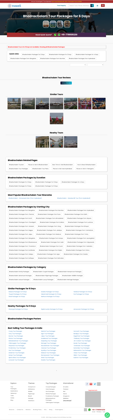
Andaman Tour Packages (16, 353)
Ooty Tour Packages (15, 334)
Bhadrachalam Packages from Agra (48, 254)
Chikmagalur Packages (52, 402)
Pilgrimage (31, 394)
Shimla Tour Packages (15, 338)
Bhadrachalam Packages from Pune (49, 214)
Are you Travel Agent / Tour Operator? (41, 1)
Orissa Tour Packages (80, 353)
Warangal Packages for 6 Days (18, 309)
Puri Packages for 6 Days (81, 294)
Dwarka (56, 103)
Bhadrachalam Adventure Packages (20, 275)
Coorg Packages (51, 387)
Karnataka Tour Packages (82, 348)
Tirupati (28, 103)
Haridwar (99, 103)
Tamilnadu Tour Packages (82, 345)
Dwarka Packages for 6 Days (50, 292)
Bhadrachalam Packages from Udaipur (21, 254)
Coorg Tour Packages (15, 331)
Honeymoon (31, 387)
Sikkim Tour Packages (80, 355)
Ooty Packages (50, 389)
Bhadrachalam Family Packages (19, 271)
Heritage (30, 398)
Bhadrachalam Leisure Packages (19, 279)
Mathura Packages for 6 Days (50, 296)
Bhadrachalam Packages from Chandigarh (22, 222)
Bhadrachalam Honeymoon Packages (69, 271)
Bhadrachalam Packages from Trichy (76, 234)
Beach (30, 396)
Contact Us (20, 409)
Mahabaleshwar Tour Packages (18, 341)
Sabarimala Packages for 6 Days (51, 294)
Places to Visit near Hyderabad (62, 169)
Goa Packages (50, 391)
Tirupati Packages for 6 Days (17, 294)
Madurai (14, 103)
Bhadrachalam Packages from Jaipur (20, 234)
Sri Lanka (65, 387)
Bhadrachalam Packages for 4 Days (87, 54)
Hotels (12, 398)
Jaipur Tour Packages (47, 336)
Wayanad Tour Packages (16, 345)
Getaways (14, 393)
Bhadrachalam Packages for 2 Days (33, 54)
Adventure (31, 400)
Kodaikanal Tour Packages (49, 338)
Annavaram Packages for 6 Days (84, 309)
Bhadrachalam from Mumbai (68, 24)
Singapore (66, 396)
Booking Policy (37, 409)
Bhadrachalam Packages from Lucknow (80, 222)
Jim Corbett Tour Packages (82, 341)
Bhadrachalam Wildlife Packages (72, 275)
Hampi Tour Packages (15, 355)
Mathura (85, 103)
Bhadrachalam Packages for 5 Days (20, 186)
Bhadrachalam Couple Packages (43, 271)
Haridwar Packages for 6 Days (83, 292)
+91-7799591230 (98, 410)
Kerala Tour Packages (80, 343)
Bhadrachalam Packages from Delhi (76, 214)
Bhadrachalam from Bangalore (61, 24)
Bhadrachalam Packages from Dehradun (51, 258)
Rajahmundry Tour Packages (56, 142)
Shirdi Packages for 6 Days (17, 296)
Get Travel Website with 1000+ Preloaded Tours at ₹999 (67, 1)
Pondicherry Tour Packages (17, 348)
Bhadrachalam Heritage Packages (68, 279)
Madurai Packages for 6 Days (18, 292)
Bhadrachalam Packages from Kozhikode (22, 250)
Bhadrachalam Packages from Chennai (21, 214)
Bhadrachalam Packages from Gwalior (76, 254)
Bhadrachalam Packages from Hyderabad (82, 58)
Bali (64, 391)
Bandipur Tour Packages (81, 334)
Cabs (12, 395)
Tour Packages (14, 388)
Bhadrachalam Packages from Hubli (52, 242)
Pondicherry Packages (52, 396)
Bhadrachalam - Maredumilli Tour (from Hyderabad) (73, 198)
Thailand (65, 389)
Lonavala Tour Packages (16, 360)
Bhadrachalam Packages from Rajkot (50, 250)
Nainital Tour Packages (48, 331)
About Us (11, 409)
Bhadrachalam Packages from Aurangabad (80, 238)
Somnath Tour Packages (81, 331)
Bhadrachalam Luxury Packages (43, 279)
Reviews (28, 409)
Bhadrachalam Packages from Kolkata (52, 222)
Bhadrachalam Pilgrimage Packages (47, 275)
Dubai (65, 394)
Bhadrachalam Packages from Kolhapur (21, 258)
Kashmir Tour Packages (81, 357)
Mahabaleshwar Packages (50, 399)
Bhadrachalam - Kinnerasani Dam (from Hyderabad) (25, 198)
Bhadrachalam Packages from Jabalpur (49, 230)
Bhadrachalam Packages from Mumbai (52, 58)
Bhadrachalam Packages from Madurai (48, 234)
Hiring (50, 409)
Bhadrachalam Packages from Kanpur (51, 238)
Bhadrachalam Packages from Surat (51, 246)
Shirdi (42, 103)
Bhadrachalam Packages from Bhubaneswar (23, 242)
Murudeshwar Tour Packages (50, 345)
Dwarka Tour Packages (48, 360)
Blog (12, 400)
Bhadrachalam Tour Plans (40, 169)
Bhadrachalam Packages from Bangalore (23, 58)
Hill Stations (31, 389)
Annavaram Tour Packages (70, 142)
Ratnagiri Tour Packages (48, 343)
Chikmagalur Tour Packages (17, 343)
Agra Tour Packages (47, 334)
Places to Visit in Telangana (85, 169)
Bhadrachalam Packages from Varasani (21, 226)
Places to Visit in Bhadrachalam (38, 165)
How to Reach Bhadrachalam (86, 165)
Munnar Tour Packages (16, 336)
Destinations (14, 391)
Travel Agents (59, 409)
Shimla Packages (51, 394)
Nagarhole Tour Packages (82, 336)
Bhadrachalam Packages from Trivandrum (22, 246)
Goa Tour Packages (15, 350)
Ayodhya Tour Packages (48, 350)
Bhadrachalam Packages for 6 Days (46, 186)
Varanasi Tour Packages (48, 348)
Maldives (65, 398)
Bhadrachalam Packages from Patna (77, 250)
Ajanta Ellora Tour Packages (17, 357)
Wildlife (30, 391)
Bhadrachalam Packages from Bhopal (77, 226)
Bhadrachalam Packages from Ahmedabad (49, 218)
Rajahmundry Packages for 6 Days (52, 309)
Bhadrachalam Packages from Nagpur (21, 230)
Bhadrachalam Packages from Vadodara (79, 246)
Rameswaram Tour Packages (50, 355)
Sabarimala (71, 103)
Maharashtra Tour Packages (82, 350)
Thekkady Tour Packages (81, 338)
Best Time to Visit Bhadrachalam (62, 165)
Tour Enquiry (61, 5)
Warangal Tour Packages (42, 142)
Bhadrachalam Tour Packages (18, 169)
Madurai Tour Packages (48, 353)
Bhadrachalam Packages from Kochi (20, 218)
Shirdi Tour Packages (47, 357)
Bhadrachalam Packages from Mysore (79, 218)
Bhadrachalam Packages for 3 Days (60, 54)
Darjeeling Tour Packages (49, 341)
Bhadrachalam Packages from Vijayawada (81, 242)
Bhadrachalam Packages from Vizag (49, 226)
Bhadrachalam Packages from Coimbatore (79, 230)
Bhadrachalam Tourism (16, 165)
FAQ (45, 409)
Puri (56, 118)
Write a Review (66, 83)
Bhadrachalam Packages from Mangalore (22, 238)
